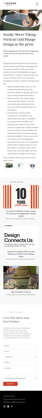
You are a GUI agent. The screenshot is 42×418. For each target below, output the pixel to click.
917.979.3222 (6, 402)
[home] (9, 4)
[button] (37, 4)
